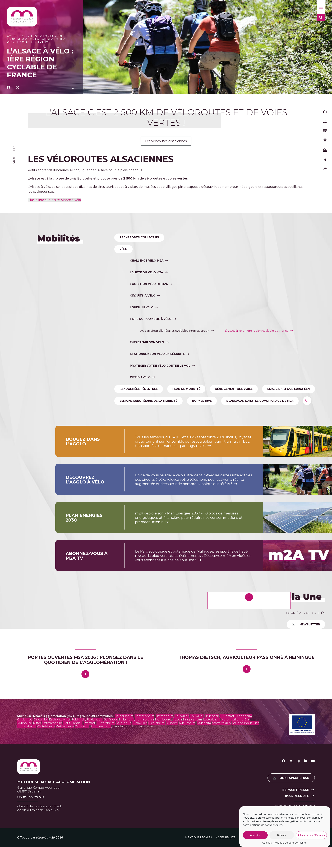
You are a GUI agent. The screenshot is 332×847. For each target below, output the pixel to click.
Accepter (255, 835)
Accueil (13, 36)
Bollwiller (197, 819)
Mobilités (29, 36)
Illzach (177, 822)
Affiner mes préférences (311, 835)
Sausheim (204, 826)
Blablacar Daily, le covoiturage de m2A (259, 400)
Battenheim (164, 819)
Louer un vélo (142, 307)
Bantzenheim (144, 819)
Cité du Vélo (140, 377)
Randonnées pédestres (138, 389)
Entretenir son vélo (147, 342)
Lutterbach (211, 822)
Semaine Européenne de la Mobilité (148, 400)
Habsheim (126, 822)
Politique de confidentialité (289, 842)
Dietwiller (41, 822)
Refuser (281, 835)
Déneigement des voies (234, 389)
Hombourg (163, 822)
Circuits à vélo (142, 295)
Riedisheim (156, 826)
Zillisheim (82, 829)
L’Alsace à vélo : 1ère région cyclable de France (256, 330)
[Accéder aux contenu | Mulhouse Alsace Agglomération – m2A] (73, 87)
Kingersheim (192, 822)
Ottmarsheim (52, 826)
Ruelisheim (187, 826)
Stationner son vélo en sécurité (157, 354)
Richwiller (139, 826)
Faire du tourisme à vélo (151, 319)
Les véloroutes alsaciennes (166, 141)
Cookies (267, 842)
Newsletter (309, 624)
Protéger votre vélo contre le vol (160, 365)
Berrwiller (181, 819)
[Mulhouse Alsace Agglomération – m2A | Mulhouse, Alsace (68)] (22, 16)
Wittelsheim (46, 829)
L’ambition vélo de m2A (149, 284)
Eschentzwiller (59, 822)
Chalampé (25, 822)
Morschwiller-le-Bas (235, 822)
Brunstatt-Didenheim (236, 819)
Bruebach (212, 819)
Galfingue (111, 822)
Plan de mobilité (186, 389)
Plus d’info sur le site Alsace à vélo (54, 200)
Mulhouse (24, 826)
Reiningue (123, 826)
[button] (321, 7)
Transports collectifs (139, 237)
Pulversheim (105, 826)
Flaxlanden (94, 822)
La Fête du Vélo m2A (146, 272)
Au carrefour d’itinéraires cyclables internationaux (174, 330)
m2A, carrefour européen (288, 389)
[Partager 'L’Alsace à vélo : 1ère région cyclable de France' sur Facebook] (8, 87)
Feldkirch (78, 822)
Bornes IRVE (202, 400)
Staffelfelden (221, 826)
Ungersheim (26, 829)
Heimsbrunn (144, 822)
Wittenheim (65, 829)
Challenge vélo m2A (146, 260)
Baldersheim (124, 819)
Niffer (37, 826)
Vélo (43, 36)
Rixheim (172, 826)
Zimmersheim (101, 829)
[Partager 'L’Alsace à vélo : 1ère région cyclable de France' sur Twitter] (17, 87)
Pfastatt (89, 826)
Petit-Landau (72, 826)
